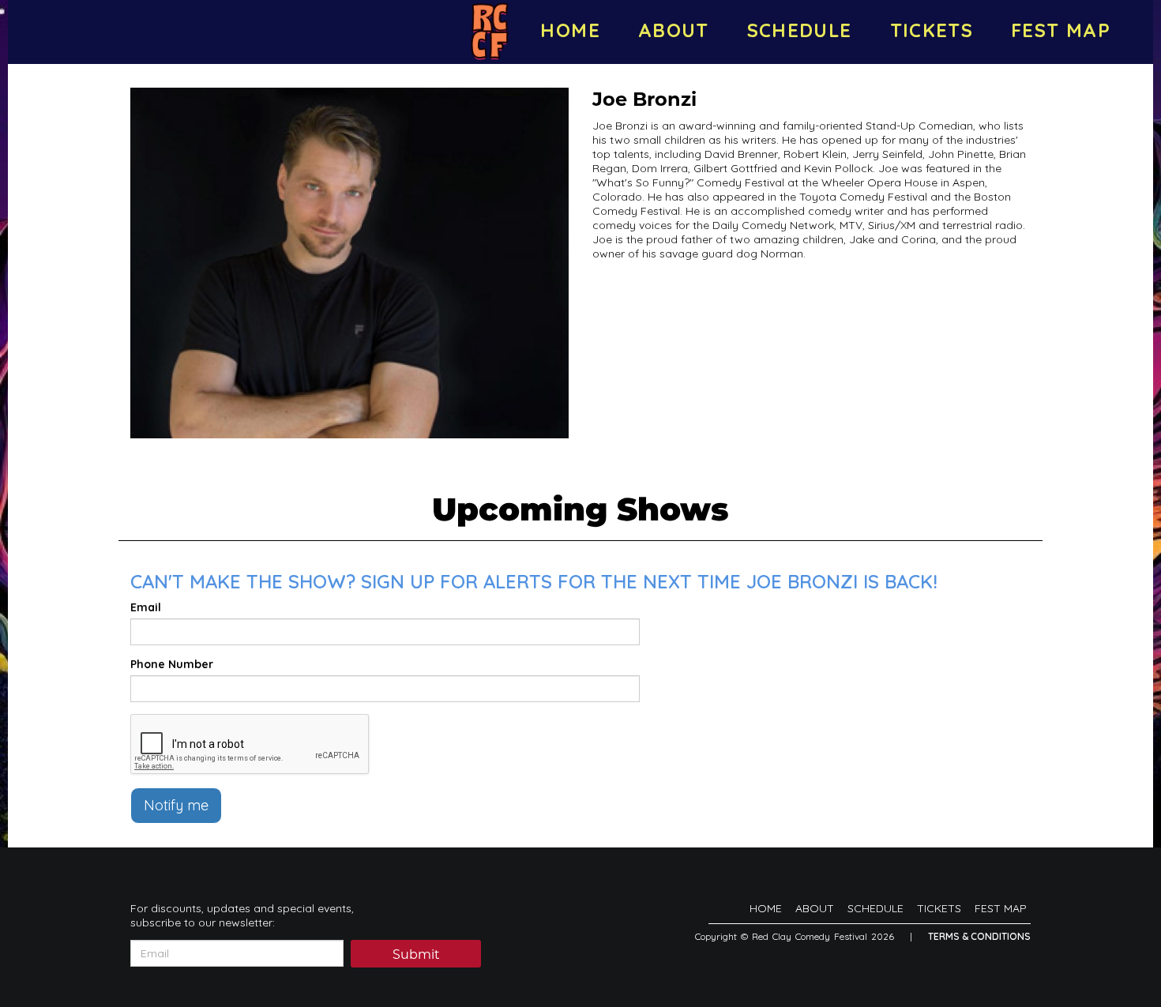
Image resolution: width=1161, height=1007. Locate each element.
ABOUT (673, 30)
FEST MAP (1060, 30)
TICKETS (932, 30)
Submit (416, 954)
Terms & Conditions (979, 936)
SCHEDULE (799, 30)
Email (145, 607)
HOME (569, 30)
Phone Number (171, 664)
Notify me (176, 805)
